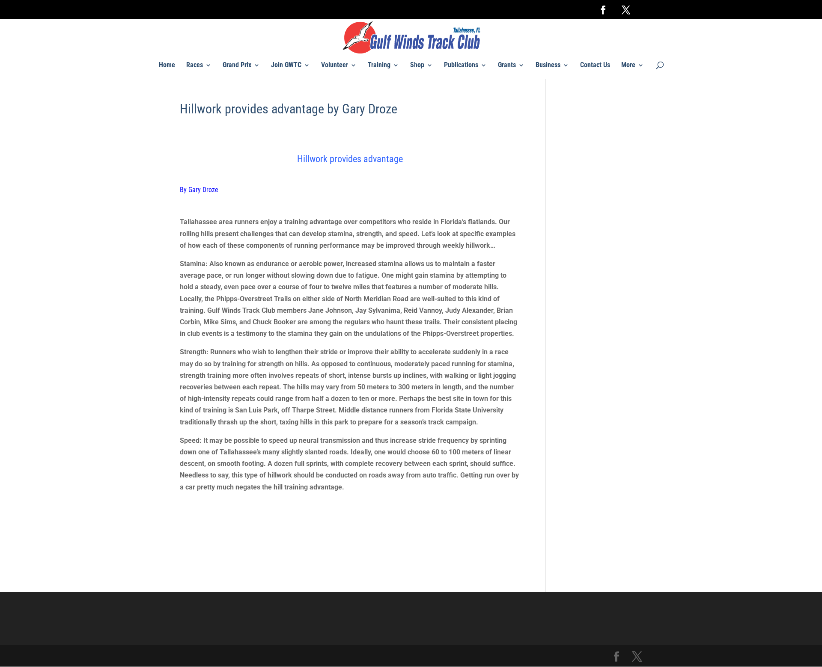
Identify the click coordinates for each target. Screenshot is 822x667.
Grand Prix (237, 65)
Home (167, 65)
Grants (507, 65)
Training (379, 65)
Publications (461, 65)
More (628, 65)
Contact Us (595, 65)
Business (548, 65)
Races (194, 65)
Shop (417, 65)
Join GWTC (286, 65)
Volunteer (334, 65)
